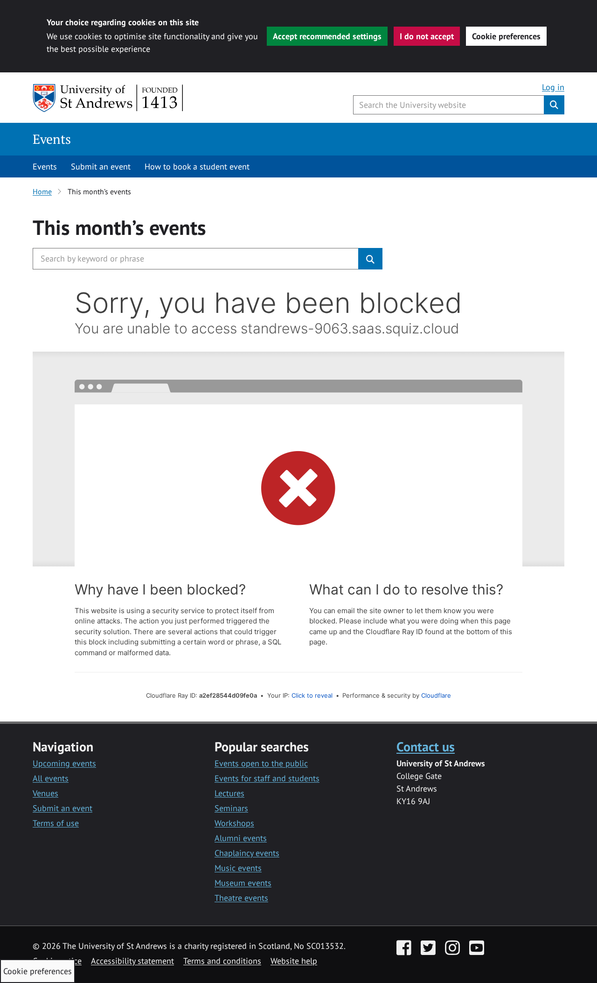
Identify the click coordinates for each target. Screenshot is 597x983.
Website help (294, 960)
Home (42, 191)
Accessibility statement (132, 960)
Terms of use (56, 823)
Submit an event (101, 166)
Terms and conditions (222, 960)
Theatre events (241, 897)
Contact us (425, 746)
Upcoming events (64, 763)
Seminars (231, 808)
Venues (45, 793)
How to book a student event (197, 166)
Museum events (243, 882)
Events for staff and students (267, 778)
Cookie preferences (506, 36)
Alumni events (241, 838)
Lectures (229, 793)
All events (51, 778)
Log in (553, 87)
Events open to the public (261, 763)
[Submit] (370, 258)
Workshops (234, 823)
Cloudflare (436, 695)
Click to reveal (312, 695)
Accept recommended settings (327, 36)
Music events (238, 868)
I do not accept (427, 36)
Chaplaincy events (247, 853)
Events (52, 139)
